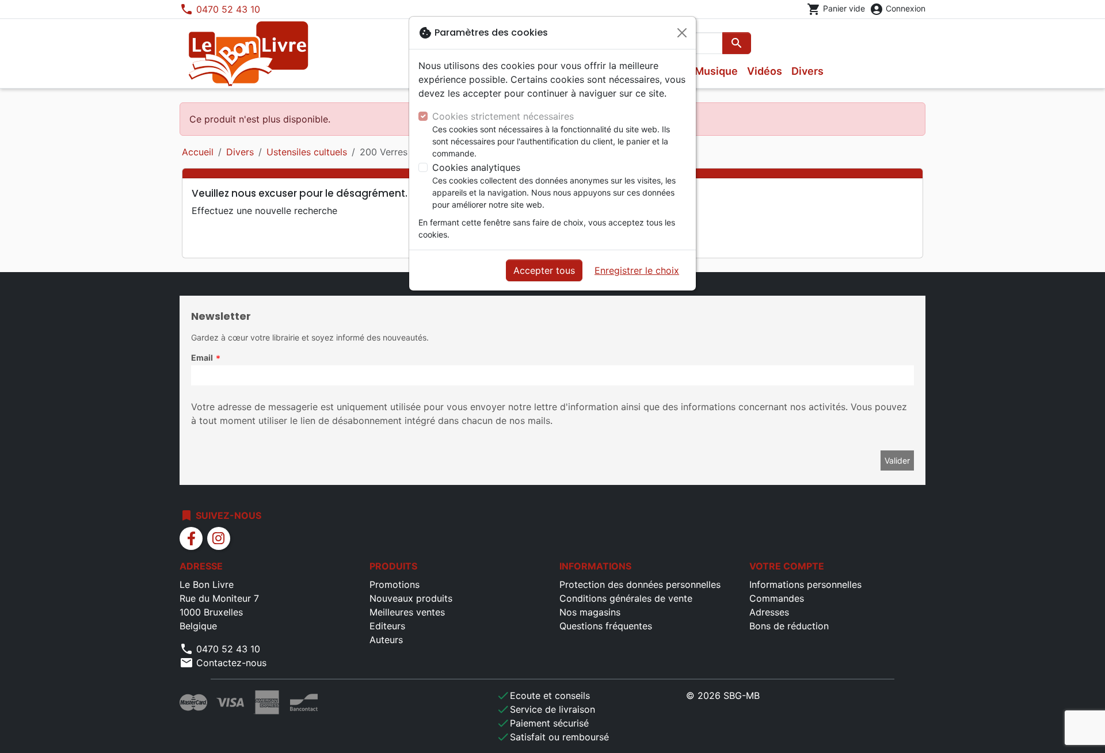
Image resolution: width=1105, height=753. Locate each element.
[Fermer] (682, 33)
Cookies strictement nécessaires (503, 116)
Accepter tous (544, 270)
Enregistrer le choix (637, 270)
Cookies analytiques (476, 167)
